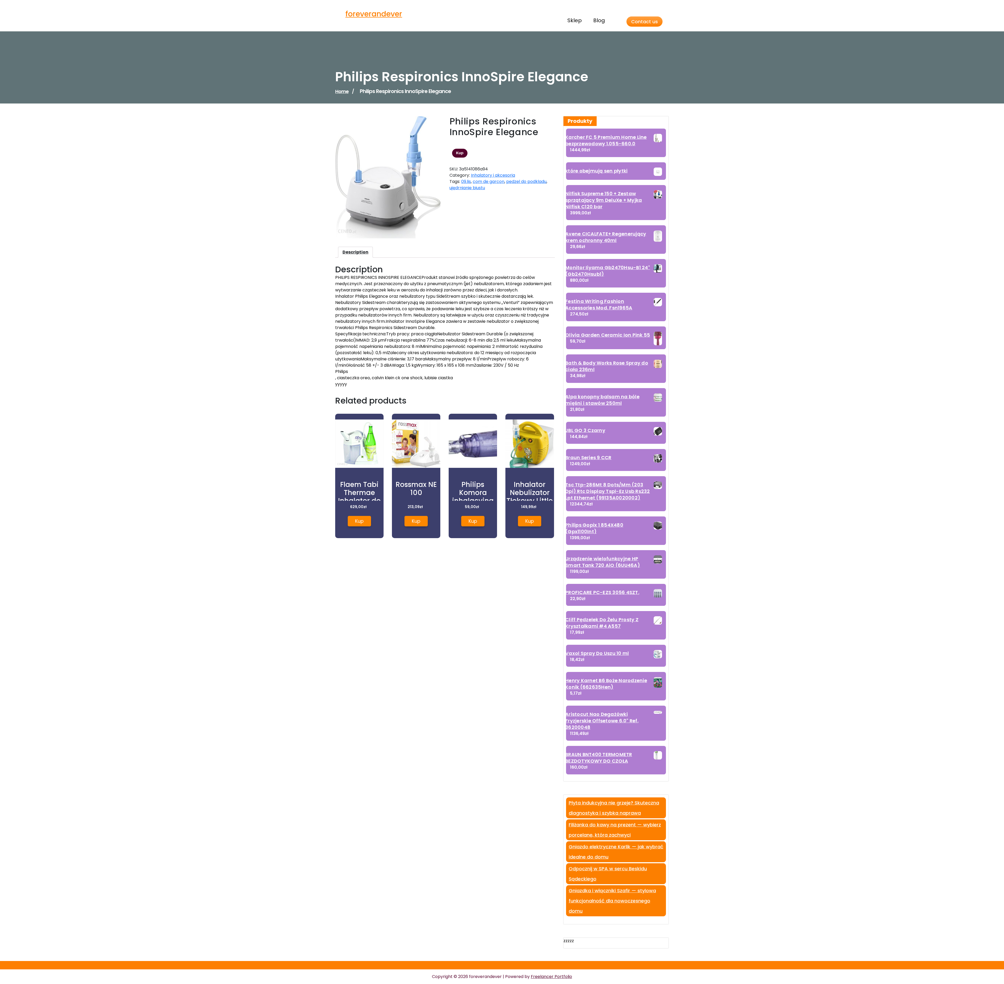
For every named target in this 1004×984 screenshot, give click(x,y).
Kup (460, 153)
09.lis (466, 182)
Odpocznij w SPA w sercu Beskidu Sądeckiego (608, 873)
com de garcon (488, 182)
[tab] (355, 252)
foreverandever (373, 14)
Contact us (644, 21)
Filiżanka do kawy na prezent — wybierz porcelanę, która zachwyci (615, 829)
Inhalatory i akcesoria (493, 175)
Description (355, 252)
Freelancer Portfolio (551, 977)
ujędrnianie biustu (467, 188)
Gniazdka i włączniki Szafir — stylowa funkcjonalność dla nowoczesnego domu (612, 900)
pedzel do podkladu (526, 182)
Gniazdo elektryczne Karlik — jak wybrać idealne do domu (616, 851)
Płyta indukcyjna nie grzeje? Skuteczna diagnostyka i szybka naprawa (614, 807)
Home (342, 91)
